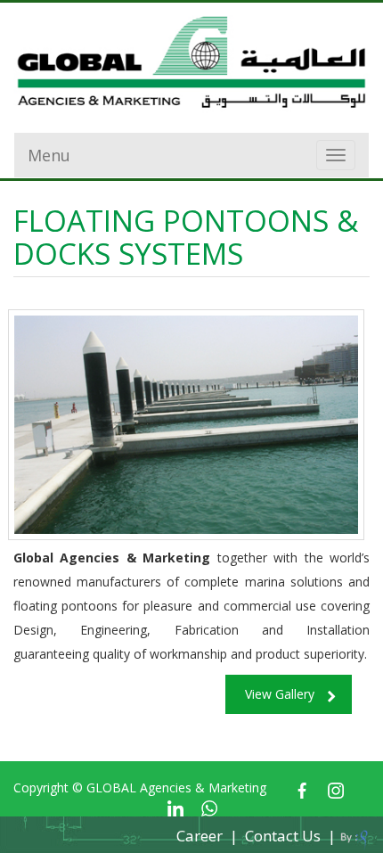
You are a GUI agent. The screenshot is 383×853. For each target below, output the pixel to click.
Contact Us (283, 835)
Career (199, 835)
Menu (49, 155)
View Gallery (279, 693)
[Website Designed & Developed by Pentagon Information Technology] (354, 836)
